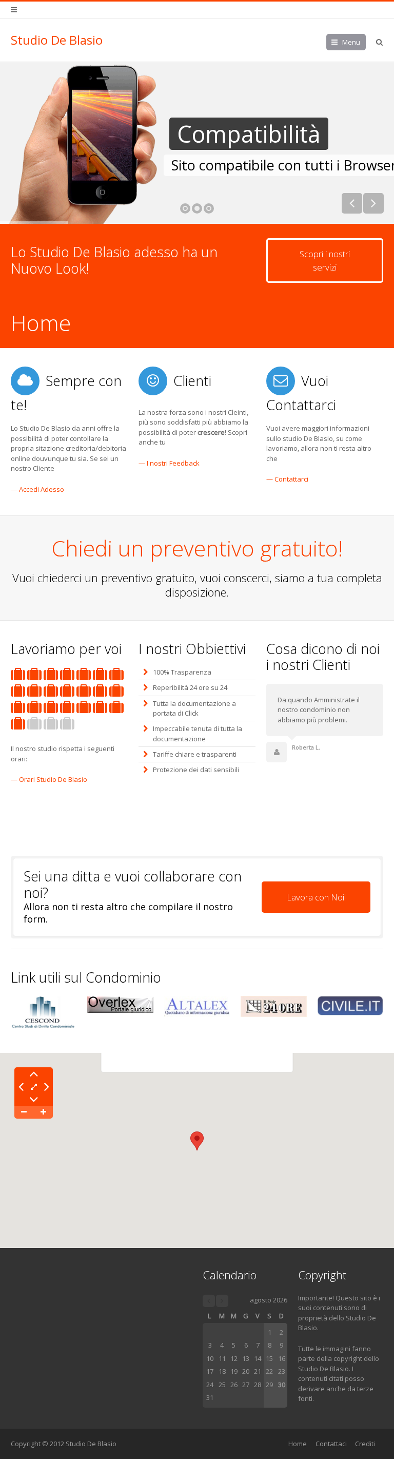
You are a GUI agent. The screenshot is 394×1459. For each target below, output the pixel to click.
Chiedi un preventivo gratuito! (197, 548)
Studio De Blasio (57, 40)
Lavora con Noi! (316, 897)
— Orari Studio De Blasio (49, 779)
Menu (351, 42)
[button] (197, 1141)
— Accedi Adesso (37, 489)
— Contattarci (287, 479)
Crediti (365, 1443)
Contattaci (331, 1443)
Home (297, 1443)
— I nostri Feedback (169, 463)
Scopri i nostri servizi (325, 260)
